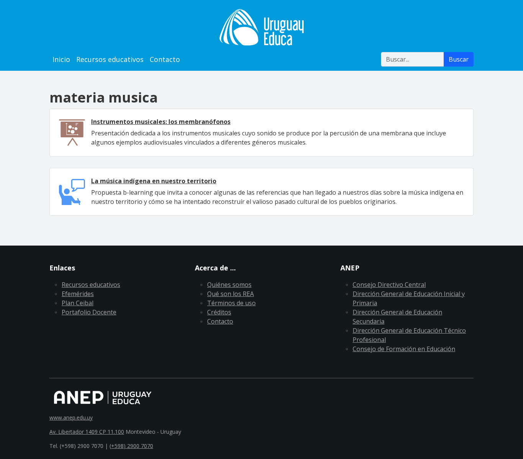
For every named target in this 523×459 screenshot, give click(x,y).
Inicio (61, 59)
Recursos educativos (110, 59)
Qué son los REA (230, 294)
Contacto (165, 59)
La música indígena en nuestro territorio (153, 181)
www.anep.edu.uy (71, 417)
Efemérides (78, 294)
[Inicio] (261, 27)
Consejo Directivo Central (389, 284)
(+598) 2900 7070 (131, 445)
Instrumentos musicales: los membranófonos (160, 121)
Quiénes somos (229, 284)
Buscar (459, 59)
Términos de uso (231, 303)
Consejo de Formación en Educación (404, 349)
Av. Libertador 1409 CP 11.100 (86, 431)
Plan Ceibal (77, 303)
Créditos (219, 312)
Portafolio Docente (89, 312)
